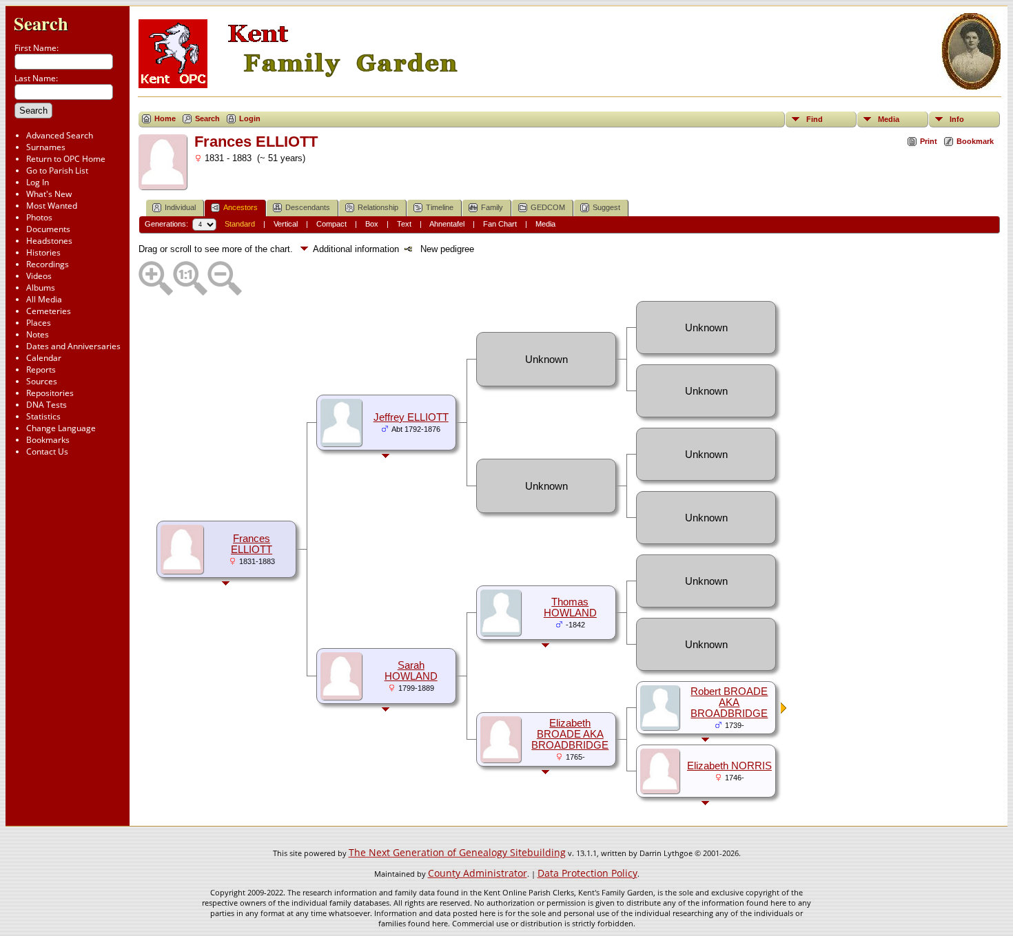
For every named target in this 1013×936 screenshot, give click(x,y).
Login (249, 118)
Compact (331, 224)
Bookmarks (48, 440)
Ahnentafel (446, 224)
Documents (48, 229)
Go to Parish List (57, 170)
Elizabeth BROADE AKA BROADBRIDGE (569, 734)
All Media (44, 299)
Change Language (61, 428)
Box (371, 224)
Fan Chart (500, 224)
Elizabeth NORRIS (729, 765)
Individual (180, 207)
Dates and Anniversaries (73, 346)
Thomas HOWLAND (570, 607)
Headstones (49, 241)
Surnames (45, 147)
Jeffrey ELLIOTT (411, 417)
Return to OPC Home (65, 159)
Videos (39, 276)
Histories (43, 252)
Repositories (50, 393)
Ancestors (240, 207)
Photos (39, 217)
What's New (49, 194)
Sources (41, 381)
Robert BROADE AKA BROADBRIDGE (729, 702)
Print (928, 141)
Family (492, 207)
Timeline (439, 207)
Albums (40, 287)
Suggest (606, 207)
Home (165, 118)
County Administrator (477, 873)
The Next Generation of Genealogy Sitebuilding (457, 852)
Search (41, 23)
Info (957, 119)
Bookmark (975, 141)
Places (38, 323)
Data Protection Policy (587, 873)
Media (888, 119)
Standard (240, 224)
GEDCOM (548, 207)
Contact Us (47, 451)
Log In (37, 182)
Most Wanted (51, 205)
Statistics (43, 416)
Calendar (43, 358)
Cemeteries (48, 311)
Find (814, 119)
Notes (37, 334)
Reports (41, 369)
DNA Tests (46, 404)
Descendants (307, 207)
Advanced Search (59, 135)
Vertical (286, 224)
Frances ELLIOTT (251, 544)
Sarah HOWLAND (411, 671)
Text (404, 224)
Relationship (378, 207)
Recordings (47, 264)
